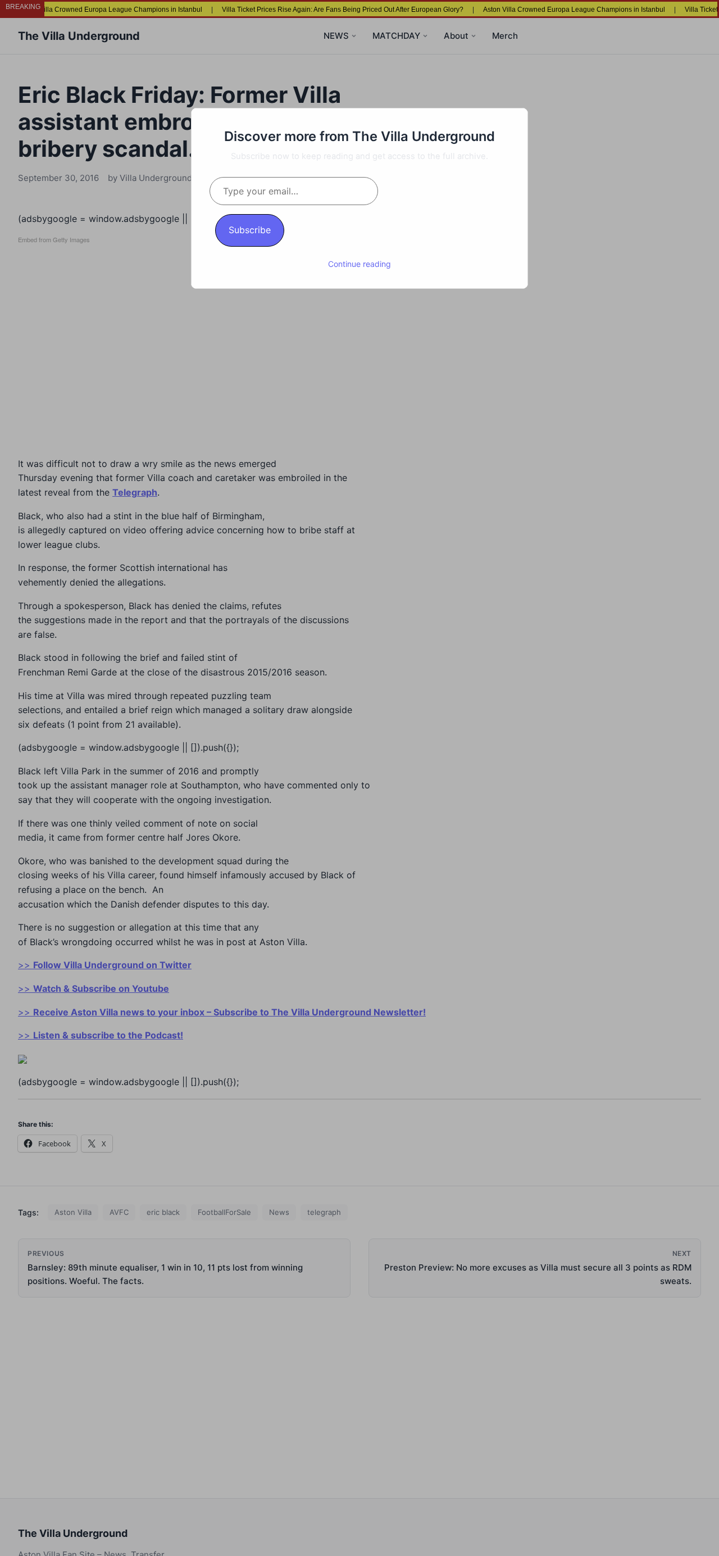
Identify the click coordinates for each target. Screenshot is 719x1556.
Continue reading (359, 264)
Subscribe (250, 229)
